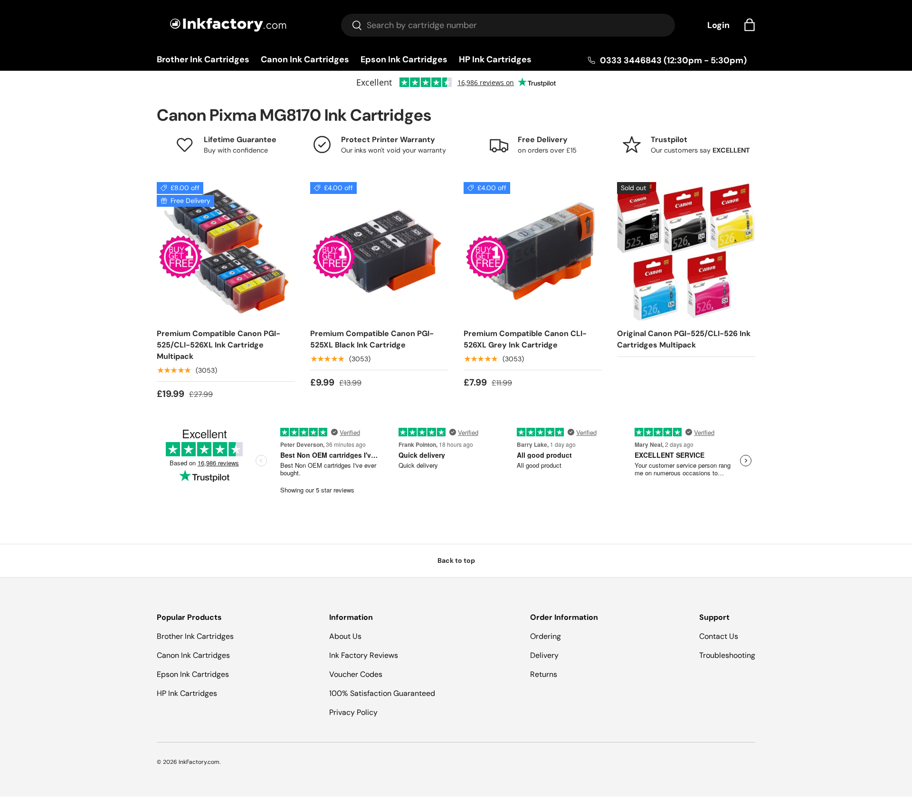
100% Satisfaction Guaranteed (382, 693)
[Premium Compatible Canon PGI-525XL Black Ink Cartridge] (379, 251)
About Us (345, 636)
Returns (543, 674)
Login (718, 25)
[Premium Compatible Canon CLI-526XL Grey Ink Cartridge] (533, 251)
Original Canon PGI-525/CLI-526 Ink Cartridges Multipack (683, 339)
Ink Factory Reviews (363, 655)
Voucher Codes (355, 674)
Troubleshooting (727, 655)
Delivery (544, 655)
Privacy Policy (353, 712)
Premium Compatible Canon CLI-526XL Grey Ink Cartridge (525, 339)
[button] (749, 24)
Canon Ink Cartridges (305, 59)
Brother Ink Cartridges (203, 59)
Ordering (545, 636)
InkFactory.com (199, 762)
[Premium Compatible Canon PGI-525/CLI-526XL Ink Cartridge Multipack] (226, 251)
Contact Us (718, 636)
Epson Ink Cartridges (404, 59)
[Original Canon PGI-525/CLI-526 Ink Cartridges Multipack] (686, 251)
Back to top (456, 560)
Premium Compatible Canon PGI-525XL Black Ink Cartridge (372, 339)
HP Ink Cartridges (495, 59)
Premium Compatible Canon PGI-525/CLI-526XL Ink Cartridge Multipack (218, 344)
